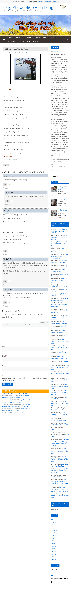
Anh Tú (53, 549)
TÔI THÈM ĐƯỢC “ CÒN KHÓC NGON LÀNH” (59, 237)
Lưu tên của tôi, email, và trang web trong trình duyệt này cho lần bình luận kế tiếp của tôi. (25, 379)
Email (4, 356)
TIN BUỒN (64, 432)
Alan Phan (54, 530)
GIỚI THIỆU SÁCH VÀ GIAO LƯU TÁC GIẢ (15, 394)
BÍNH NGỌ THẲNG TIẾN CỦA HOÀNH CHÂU (60, 373)
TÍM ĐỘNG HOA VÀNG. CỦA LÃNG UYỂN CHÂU (59, 304)
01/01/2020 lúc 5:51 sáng (8, 261)
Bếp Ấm (22, 41)
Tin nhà (18, 38)
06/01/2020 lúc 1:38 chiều (8, 291)
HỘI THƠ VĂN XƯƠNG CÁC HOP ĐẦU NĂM (59, 392)
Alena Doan (54, 533)
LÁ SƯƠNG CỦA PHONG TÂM (11, 402)
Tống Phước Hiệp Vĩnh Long (27, 7)
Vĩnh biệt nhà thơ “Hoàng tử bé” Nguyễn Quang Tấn (59, 470)
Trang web (5, 366)
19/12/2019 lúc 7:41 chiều (10, 194)
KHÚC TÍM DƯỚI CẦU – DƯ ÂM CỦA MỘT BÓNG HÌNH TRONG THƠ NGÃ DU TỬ (59, 489)
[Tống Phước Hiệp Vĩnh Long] (4, 39)
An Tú (52, 538)
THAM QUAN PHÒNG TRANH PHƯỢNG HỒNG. (59, 256)
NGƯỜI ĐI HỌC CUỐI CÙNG (11, 398)
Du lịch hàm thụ (12, 41)
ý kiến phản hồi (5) (27, 52)
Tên (4, 346)
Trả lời (6, 188)
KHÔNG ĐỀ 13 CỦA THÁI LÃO (59, 287)
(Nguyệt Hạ (54, 519)
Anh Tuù (53, 554)
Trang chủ (10, 38)
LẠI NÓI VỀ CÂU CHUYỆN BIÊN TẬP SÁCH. (59, 403)
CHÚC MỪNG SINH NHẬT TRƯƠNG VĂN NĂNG (59, 414)
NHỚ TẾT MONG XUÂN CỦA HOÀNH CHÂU (59, 386)
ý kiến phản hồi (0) (25, 395)
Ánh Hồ (53, 543)
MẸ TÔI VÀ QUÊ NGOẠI (57, 409)
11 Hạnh (53, 522)
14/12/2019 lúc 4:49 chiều (8, 178)
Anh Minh (53, 546)
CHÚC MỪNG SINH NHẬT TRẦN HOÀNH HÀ (59, 317)
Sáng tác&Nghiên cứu (42, 38)
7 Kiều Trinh (54, 525)
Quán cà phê (29, 38)
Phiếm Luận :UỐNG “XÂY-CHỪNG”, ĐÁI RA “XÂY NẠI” (59, 243)
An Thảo (53, 535)
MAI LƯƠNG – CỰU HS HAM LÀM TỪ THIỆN (60, 495)
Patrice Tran (54, 442)
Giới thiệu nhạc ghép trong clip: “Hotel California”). (59, 443)
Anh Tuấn (53, 551)
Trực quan (42, 322)
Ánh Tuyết (54, 557)
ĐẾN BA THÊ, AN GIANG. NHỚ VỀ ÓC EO (15, 406)
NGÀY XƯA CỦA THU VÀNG (10, 411)
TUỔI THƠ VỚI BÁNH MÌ (57, 477)
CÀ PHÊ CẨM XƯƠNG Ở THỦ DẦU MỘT (59, 380)
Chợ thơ (54, 38)
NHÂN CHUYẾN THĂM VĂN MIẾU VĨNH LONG (60, 341)
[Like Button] (5, 165)
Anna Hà (53, 559)
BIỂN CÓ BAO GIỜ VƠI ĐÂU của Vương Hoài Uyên (59, 250)
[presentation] (4, 325)
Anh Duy (53, 541)
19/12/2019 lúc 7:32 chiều (8, 213)
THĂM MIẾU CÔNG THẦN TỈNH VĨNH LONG (60, 367)
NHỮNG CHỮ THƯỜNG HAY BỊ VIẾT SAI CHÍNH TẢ (59, 231)
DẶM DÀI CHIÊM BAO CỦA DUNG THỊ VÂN (59, 280)
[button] (4, 325)
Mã (47, 322)
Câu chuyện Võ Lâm (33, 41)
